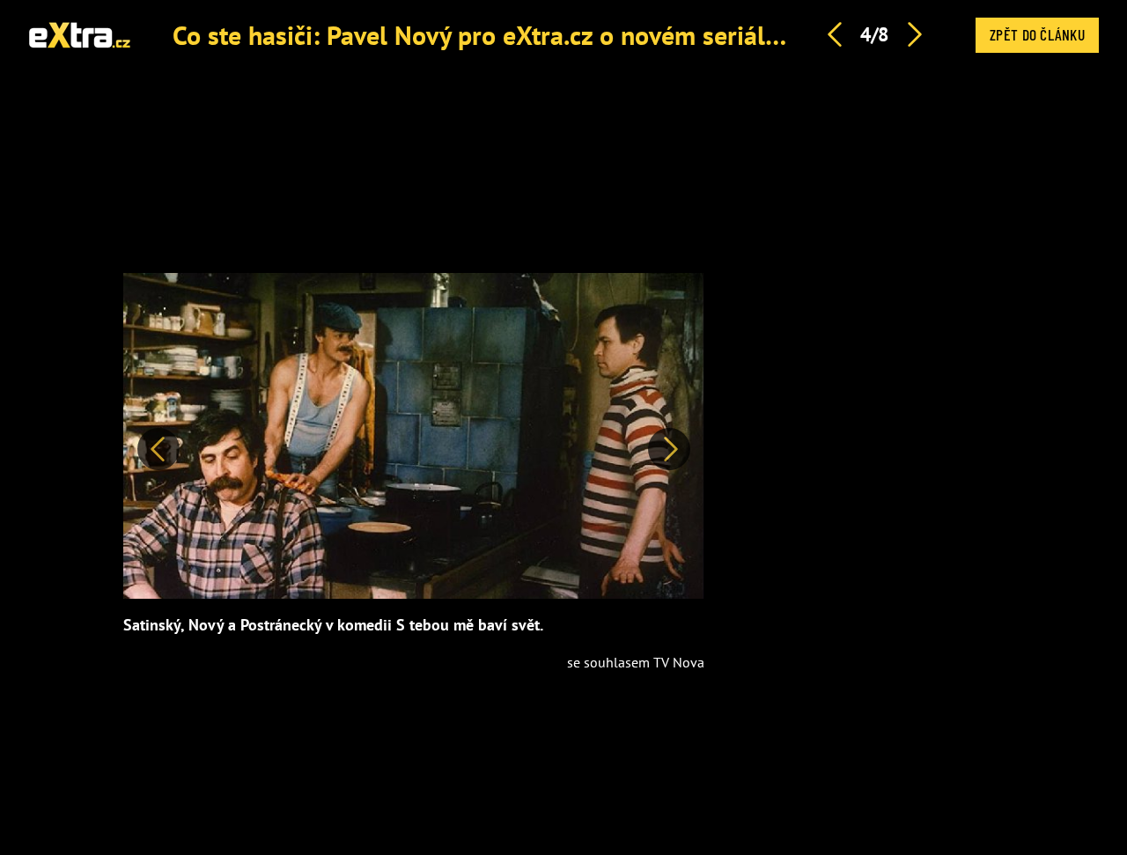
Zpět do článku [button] (1037, 34)
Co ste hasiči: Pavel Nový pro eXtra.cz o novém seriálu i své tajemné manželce (610, 35)
